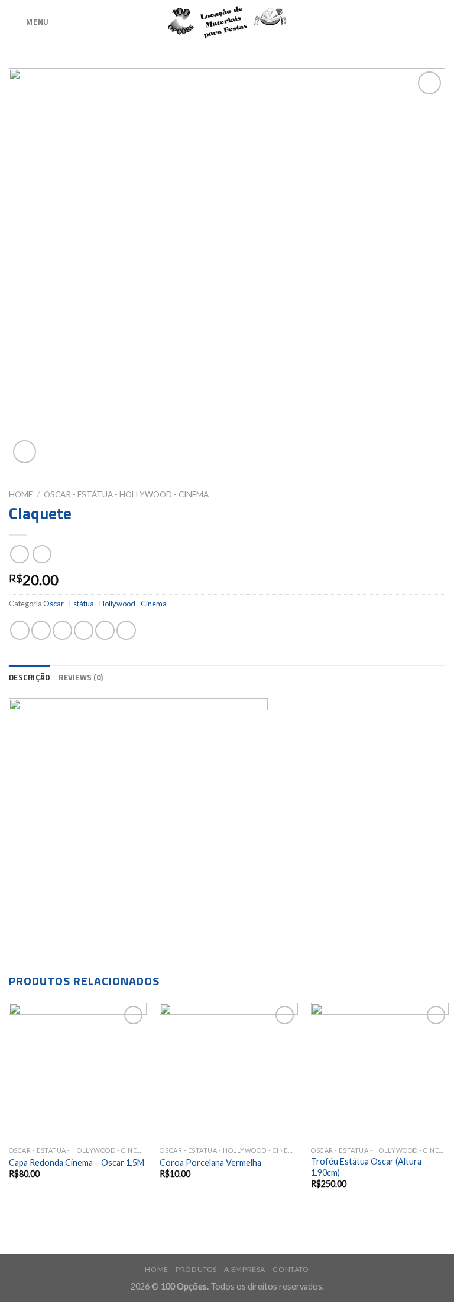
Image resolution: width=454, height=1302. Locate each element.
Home (21, 494)
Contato (291, 1269)
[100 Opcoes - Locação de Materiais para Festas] (227, 23)
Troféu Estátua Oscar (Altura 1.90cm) (366, 1167)
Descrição (29, 677)
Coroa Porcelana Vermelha (210, 1162)
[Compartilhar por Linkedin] (126, 630)
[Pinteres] (105, 630)
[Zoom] (24, 451)
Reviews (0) (81, 677)
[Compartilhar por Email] (83, 630)
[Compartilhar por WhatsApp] (20, 630)
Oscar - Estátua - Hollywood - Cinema (126, 494)
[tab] (29, 677)
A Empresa (244, 1269)
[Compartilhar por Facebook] (41, 630)
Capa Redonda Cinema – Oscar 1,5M (76, 1162)
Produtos (196, 1269)
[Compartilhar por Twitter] (62, 630)
